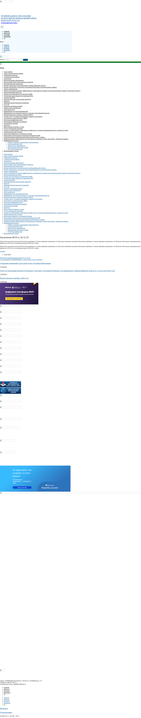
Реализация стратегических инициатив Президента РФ (22, 135)
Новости (7, 33)
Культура (7, 125)
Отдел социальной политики (13, 128)
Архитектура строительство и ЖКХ (15, 118)
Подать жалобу (22, 487)
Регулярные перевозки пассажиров (15, 122)
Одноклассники (6, 712)
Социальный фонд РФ (15, 144)
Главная (6, 31)
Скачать (2, 251)
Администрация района (11, 77)
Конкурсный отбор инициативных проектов (18, 82)
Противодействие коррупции (13, 84)
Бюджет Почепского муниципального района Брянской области (25, 85)
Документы (7, 78)
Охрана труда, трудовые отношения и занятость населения (23, 116)
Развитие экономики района (13, 106)
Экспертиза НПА (9, 97)
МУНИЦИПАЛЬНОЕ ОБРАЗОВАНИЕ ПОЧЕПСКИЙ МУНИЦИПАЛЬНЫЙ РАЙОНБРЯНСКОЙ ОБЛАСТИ (18, 18)
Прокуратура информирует (17, 146)
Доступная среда (9, 109)
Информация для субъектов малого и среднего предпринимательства (26, 113)
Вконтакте (4, 708)
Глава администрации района (13, 73)
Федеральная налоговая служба (18, 147)
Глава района (8, 72)
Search (2, 59)
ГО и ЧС (6, 104)
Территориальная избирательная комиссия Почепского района (24, 137)
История (7, 35)
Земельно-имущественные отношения (16, 103)
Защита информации (10, 89)
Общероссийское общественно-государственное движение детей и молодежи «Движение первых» (36, 139)
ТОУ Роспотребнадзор (15, 149)
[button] (36, 42)
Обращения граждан (10, 75)
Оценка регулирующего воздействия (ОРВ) (18, 94)
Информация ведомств (11, 140)
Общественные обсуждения (13, 132)
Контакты (7, 36)
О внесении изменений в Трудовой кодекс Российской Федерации (25, 263)
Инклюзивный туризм (11, 151)
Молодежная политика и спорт (14, 127)
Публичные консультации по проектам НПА (18, 96)
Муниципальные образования (14, 80)
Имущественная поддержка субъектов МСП (18, 115)
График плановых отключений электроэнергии (23, 142)
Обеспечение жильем (11, 123)
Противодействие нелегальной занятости (17, 99)
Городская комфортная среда (13, 120)
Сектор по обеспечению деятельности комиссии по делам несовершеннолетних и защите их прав (36, 130)
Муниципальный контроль (12, 92)
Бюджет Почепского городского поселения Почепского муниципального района (30, 87)
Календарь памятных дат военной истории (18, 134)
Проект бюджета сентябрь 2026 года (14, 278)
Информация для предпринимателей (16, 111)
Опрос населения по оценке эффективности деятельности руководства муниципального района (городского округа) (42, 91)
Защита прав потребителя (12, 108)
